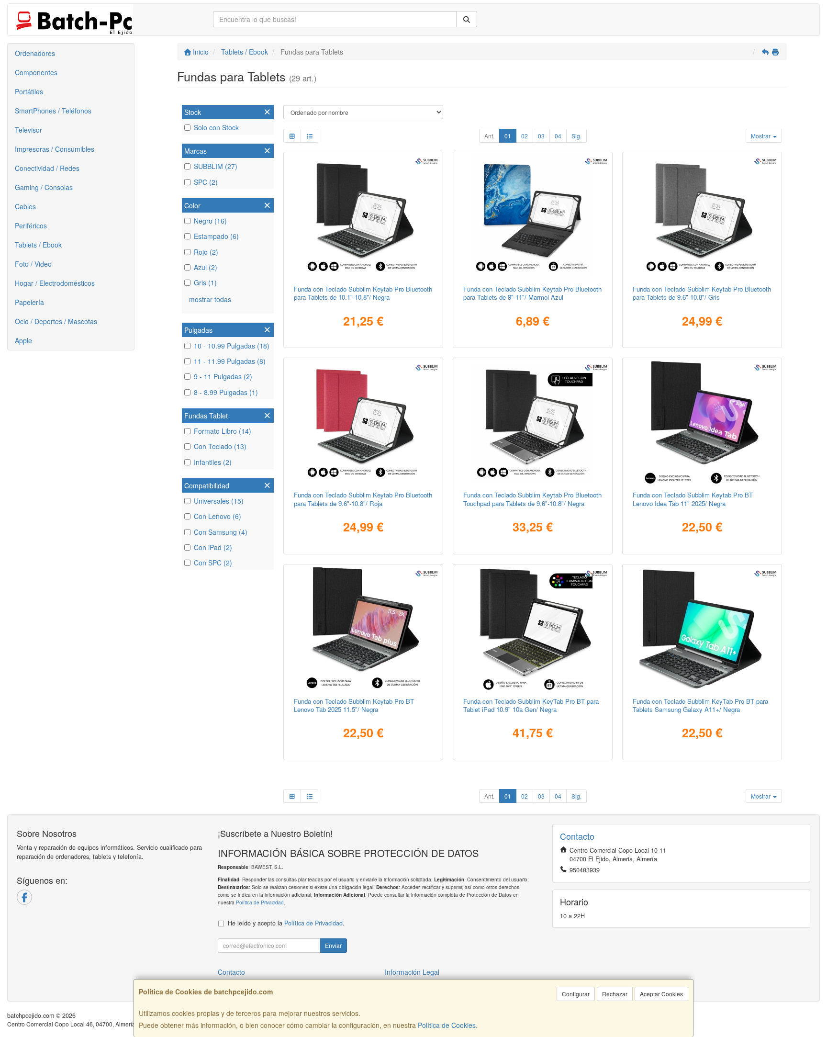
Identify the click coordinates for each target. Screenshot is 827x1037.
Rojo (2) (206, 252)
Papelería (29, 302)
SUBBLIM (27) (215, 166)
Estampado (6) (216, 236)
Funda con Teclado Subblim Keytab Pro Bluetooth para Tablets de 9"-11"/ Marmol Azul (532, 293)
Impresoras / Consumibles (54, 149)
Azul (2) (205, 267)
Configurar (576, 994)
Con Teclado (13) (220, 446)
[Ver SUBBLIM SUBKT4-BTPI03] (533, 628)
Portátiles (29, 91)
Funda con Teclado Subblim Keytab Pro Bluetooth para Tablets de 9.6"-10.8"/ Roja (363, 498)
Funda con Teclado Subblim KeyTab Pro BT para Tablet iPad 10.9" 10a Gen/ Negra (531, 705)
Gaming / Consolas (44, 187)
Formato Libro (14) (222, 431)
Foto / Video (33, 264)
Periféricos (31, 225)
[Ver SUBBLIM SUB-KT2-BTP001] (533, 422)
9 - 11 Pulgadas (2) (223, 376)
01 (507, 136)
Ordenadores (35, 53)
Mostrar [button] (761, 136)
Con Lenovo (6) (217, 516)
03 (541, 136)
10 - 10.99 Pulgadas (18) (231, 345)
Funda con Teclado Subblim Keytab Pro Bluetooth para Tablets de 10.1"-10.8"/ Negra (363, 293)
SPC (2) (206, 182)
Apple (23, 340)
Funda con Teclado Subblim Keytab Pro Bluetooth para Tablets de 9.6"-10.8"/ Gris (702, 293)
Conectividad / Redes (47, 168)
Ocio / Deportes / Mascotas (56, 321)
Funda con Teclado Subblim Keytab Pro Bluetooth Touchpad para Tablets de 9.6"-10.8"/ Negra (532, 498)
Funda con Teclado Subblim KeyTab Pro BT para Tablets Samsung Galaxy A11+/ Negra (700, 705)
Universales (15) (219, 501)
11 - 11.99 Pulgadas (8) (230, 361)
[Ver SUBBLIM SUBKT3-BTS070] (702, 628)
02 (524, 136)
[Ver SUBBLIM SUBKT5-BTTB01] (533, 216)
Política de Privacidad (260, 902)
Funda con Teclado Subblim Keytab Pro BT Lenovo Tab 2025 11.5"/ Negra (354, 705)
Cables (25, 206)
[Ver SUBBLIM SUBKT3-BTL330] (363, 628)
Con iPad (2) (213, 547)
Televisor (28, 130)
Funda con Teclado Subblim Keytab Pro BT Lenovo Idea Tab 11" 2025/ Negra (693, 498)
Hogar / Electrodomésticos (55, 283)
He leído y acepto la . (286, 923)
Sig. (576, 136)
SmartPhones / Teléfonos (53, 110)
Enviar (333, 945)
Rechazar (614, 994)
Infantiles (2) (213, 462)
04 (558, 136)
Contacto (231, 972)
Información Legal (412, 972)
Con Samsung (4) (220, 532)
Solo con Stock (216, 127)
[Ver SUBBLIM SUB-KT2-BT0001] (363, 216)
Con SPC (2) (213, 562)
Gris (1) (205, 282)
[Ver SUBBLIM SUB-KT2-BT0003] (363, 422)
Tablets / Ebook (38, 244)
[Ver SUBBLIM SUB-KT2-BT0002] (702, 216)
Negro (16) (210, 220)
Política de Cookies (447, 1025)
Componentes (36, 72)
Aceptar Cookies (661, 994)
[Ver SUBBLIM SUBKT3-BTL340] (702, 422)
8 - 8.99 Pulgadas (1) (226, 392)
